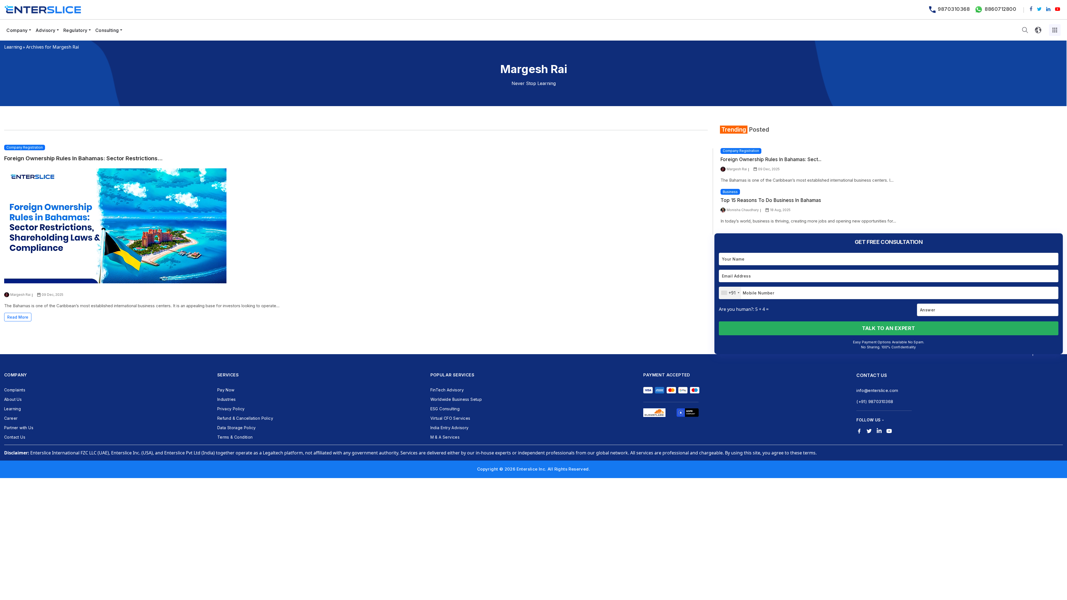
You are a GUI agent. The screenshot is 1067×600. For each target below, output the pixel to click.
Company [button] (17, 30)
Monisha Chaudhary (743, 210)
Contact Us (14, 437)
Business (730, 192)
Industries (226, 399)
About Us (13, 399)
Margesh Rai (20, 294)
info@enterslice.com (877, 390)
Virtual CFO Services (450, 418)
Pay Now (226, 390)
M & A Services (445, 437)
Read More (17, 317)
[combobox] (730, 293)
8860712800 (1000, 9)
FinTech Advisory (447, 390)
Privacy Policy (231, 408)
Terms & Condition (235, 437)
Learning (13, 47)
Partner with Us (18, 427)
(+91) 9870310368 (874, 401)
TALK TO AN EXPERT (888, 328)
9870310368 (954, 9)
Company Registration (24, 147)
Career (11, 418)
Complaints (14, 390)
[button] (1025, 30)
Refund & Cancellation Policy (245, 418)
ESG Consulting (445, 408)
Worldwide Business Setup (456, 399)
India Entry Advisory (449, 427)
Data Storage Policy (236, 427)
